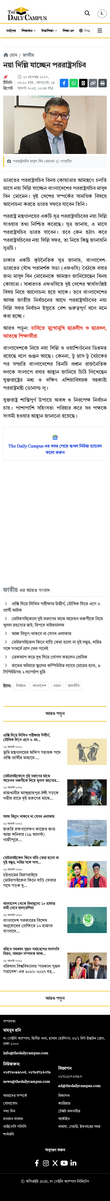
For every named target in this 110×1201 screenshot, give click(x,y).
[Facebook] (64, 83)
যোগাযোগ (10, 1103)
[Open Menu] (100, 30)
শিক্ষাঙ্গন (27, 31)
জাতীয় (28, 55)
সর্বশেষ (11, 31)
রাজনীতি (74, 686)
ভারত (57, 686)
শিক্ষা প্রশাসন (72, 31)
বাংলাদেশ (39, 686)
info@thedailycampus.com (25, 1053)
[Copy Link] (93, 83)
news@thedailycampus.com (26, 1082)
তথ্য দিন (9, 1111)
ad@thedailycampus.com (79, 1086)
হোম (13, 55)
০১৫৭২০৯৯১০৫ (14, 1072)
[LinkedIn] (73, 1164)
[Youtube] (64, 1164)
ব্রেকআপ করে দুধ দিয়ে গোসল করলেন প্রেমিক (49, 657)
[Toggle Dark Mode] (102, 14)
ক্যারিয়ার (64, 1103)
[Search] (87, 13)
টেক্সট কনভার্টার (69, 1111)
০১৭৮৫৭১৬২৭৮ (39, 1072)
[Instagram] (46, 1164)
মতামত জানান (13, 1119)
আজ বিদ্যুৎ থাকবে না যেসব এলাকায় (41, 634)
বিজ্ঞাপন (64, 1096)
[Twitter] (83, 83)
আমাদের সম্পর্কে (15, 1096)
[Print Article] (102, 83)
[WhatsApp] (73, 83)
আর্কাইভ (64, 1119)
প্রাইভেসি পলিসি (14, 1127)
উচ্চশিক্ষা (47, 31)
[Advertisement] (55, 523)
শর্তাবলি (8, 1134)
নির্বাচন (21, 686)
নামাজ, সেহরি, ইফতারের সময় (79, 1127)
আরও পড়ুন (55, 714)
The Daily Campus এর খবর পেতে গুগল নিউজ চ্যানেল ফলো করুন (55, 449)
